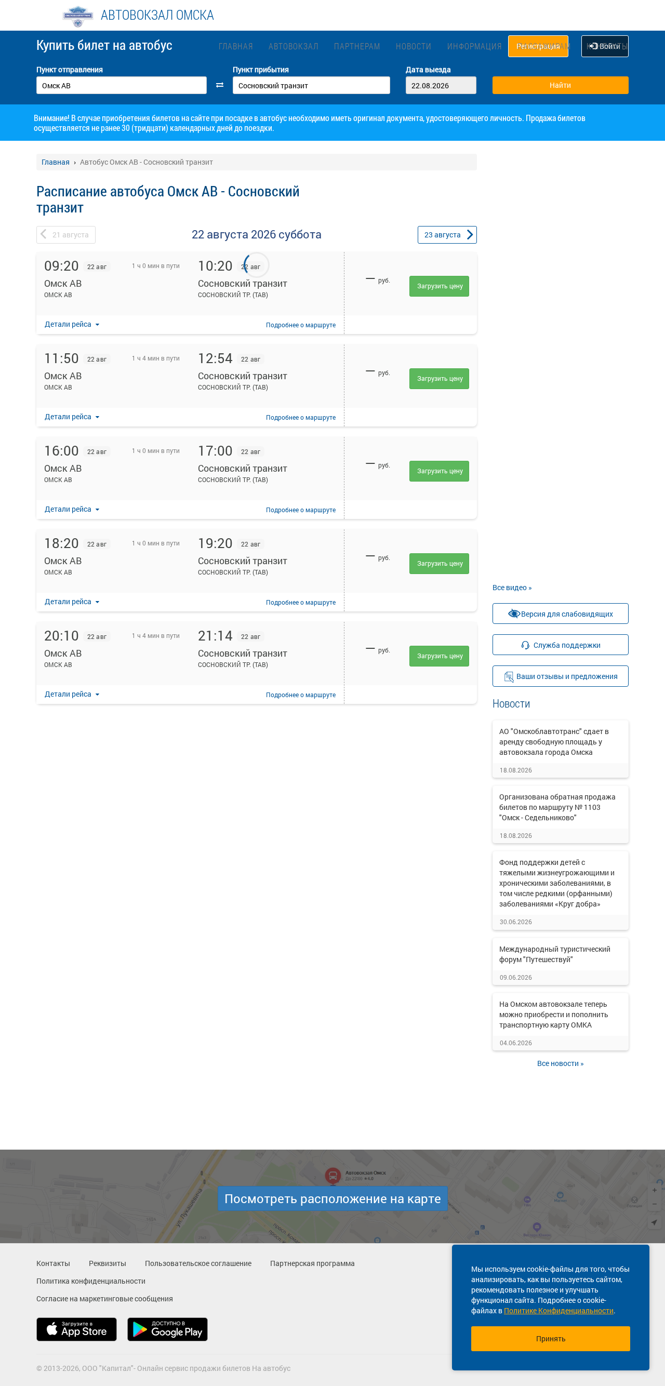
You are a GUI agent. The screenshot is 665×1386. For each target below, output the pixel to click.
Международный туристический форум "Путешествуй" (554, 954)
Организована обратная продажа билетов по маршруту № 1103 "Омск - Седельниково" (557, 807)
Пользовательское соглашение (198, 1263)
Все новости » (560, 1063)
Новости (414, 46)
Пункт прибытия (261, 69)
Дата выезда (428, 69)
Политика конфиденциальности (90, 1281)
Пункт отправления (69, 69)
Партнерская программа (312, 1263)
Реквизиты (107, 1263)
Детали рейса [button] (69, 324)
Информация (474, 46)
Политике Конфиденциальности (559, 1310)
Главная (236, 46)
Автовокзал (293, 46)
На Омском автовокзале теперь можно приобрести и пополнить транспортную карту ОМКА (553, 1014)
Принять (551, 1338)
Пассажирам (544, 46)
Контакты (607, 46)
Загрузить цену (440, 286)
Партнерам (357, 46)
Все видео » (512, 587)
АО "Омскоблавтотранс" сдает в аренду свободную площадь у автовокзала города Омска (554, 741)
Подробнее (301, 325)
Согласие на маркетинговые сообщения (104, 1298)
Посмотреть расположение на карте (332, 1198)
